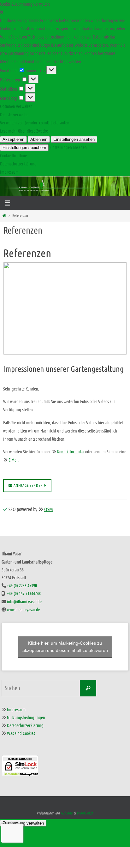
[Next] (114, 308)
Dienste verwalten (15, 114)
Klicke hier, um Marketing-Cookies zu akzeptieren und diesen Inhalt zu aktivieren (65, 647)
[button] (65, 12)
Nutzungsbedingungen (26, 717)
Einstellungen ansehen (74, 139)
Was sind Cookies (21, 733)
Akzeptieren (13, 139)
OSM (48, 509)
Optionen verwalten (16, 106)
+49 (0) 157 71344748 (24, 593)
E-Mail (13, 460)
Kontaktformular (70, 452)
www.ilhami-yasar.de (23, 609)
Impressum (9, 172)
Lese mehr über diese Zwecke (24, 131)
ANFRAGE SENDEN (28, 485)
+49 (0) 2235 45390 (22, 585)
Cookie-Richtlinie (13, 155)
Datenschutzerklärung (18, 164)
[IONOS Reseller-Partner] (65, 783)
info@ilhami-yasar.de (24, 602)
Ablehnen (38, 139)
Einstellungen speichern (24, 147)
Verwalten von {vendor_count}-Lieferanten (34, 123)
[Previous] (16, 308)
